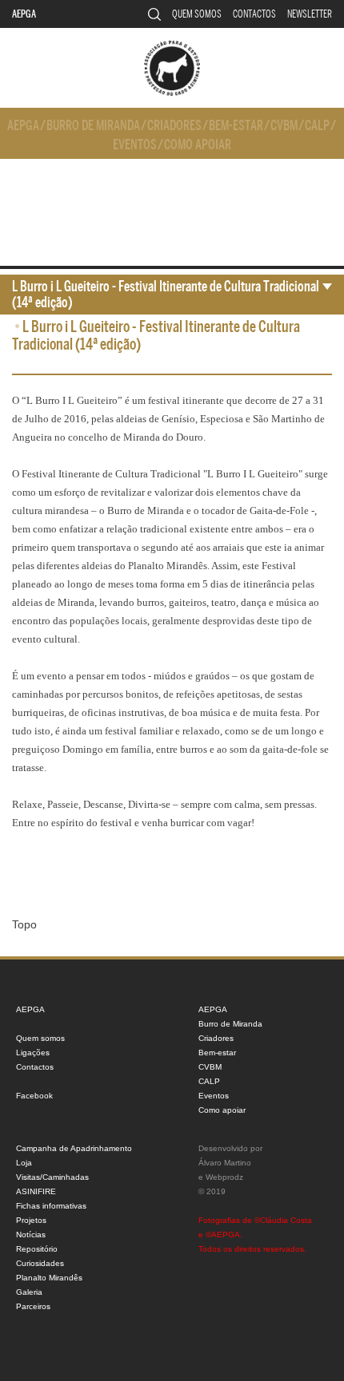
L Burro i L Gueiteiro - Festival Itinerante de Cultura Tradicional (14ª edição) (165, 295)
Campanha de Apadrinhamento (74, 1148)
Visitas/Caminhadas (52, 1177)
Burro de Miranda (93, 125)
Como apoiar (197, 144)
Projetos (31, 1220)
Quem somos (197, 14)
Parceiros (33, 1306)
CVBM (284, 125)
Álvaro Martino (224, 1162)
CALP (317, 125)
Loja (24, 1162)
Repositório (37, 1248)
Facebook (34, 1095)
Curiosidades (40, 1263)
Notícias (31, 1234)
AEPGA (24, 14)
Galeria (29, 1292)
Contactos (254, 14)
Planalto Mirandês (49, 1277)
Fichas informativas (51, 1205)
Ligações (33, 1052)
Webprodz (224, 1177)
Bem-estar (236, 125)
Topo (24, 924)
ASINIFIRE (36, 1191)
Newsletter (309, 14)
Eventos (135, 144)
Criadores (174, 125)
